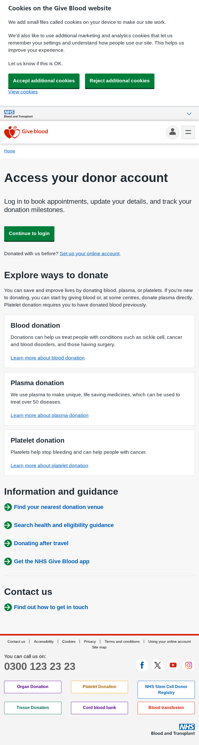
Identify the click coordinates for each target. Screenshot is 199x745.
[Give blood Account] (26, 132)
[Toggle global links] (189, 114)
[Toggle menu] (188, 132)
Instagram (188, 665)
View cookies (23, 91)
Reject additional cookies (120, 80)
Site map (99, 647)
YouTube (173, 665)
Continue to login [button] (29, 233)
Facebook (142, 665)
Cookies (68, 641)
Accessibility (44, 641)
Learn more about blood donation (48, 358)
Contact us (16, 641)
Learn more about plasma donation (50, 415)
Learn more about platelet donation (49, 465)
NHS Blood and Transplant (173, 730)
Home (9, 151)
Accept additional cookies (44, 80)
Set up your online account (89, 253)
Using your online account (169, 641)
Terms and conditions (122, 641)
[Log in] (172, 132)
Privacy (90, 641)
